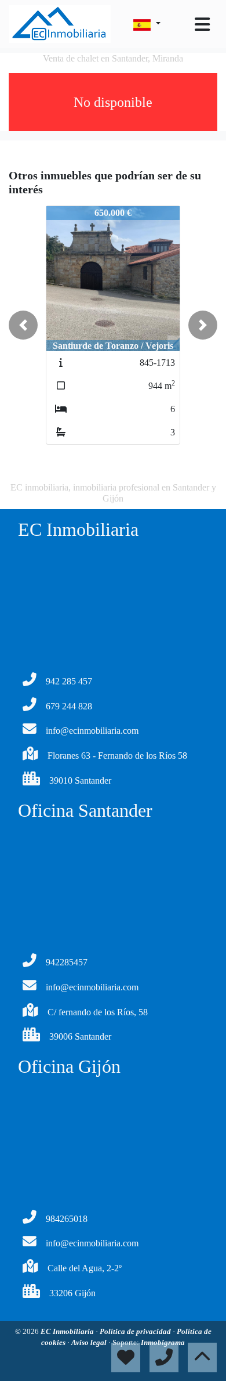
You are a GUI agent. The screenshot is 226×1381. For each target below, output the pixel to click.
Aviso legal (89, 1342)
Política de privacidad (136, 1331)
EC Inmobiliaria (68, 1331)
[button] (23, 325)
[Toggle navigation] (202, 24)
